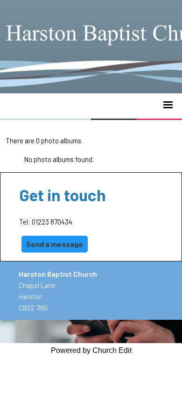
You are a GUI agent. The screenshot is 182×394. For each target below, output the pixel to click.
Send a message (54, 243)
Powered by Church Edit (91, 350)
